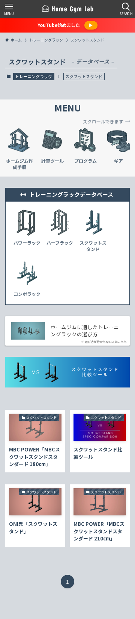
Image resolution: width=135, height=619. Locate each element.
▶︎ (90, 25)
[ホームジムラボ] (67, 9)
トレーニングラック (33, 76)
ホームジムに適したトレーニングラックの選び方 (85, 331)
